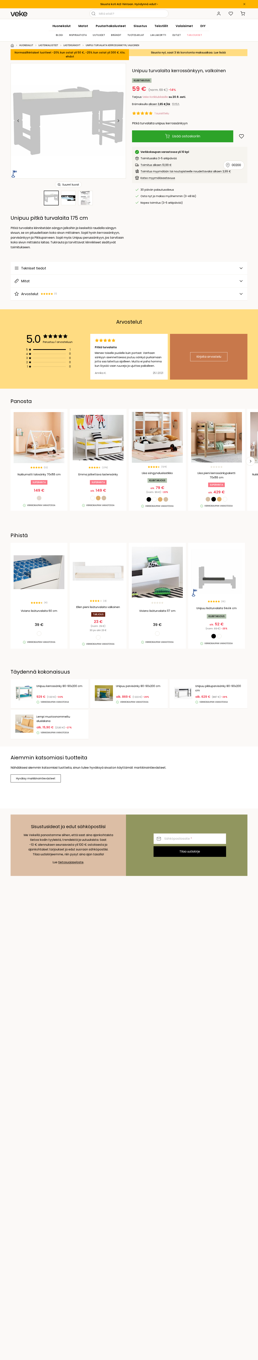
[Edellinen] (18, 120)
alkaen (159, 104)
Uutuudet (99, 35)
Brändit (116, 35)
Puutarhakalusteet (111, 26)
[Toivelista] (230, 14)
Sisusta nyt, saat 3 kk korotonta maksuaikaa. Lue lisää (188, 52)
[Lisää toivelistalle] (241, 136)
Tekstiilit (161, 26)
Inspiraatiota (78, 35)
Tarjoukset (194, 35)
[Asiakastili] (218, 14)
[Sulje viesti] (244, 4)
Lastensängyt (71, 45)
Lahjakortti (158, 35)
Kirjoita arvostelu (208, 356)
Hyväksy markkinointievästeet (35, 778)
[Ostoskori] (242, 14)
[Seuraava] (118, 120)
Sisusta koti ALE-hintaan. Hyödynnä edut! (128, 4)
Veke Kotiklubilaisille (155, 97)
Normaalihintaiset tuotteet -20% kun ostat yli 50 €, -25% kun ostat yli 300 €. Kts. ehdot (70, 54)
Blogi (59, 35)
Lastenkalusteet (48, 45)
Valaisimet (184, 26)
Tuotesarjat (135, 35)
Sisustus (140, 26)
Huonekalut (62, 26)
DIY (202, 26)
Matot (83, 26)
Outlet (176, 35)
